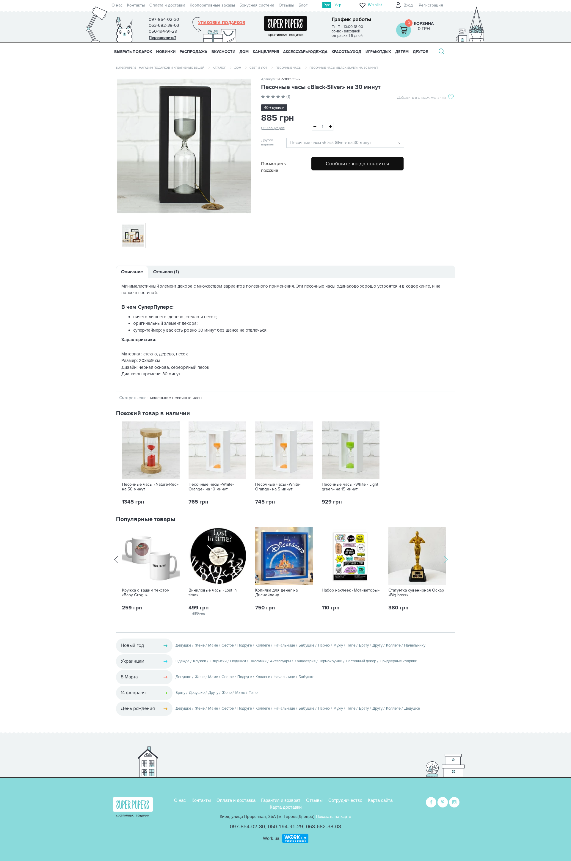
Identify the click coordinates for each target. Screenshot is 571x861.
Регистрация (431, 5)
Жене (200, 645)
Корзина (424, 23)
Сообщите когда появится (357, 163)
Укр (338, 5)
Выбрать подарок (133, 51)
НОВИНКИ (165, 51)
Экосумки (258, 661)
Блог (303, 5)
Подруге (244, 645)
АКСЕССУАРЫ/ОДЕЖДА (305, 51)
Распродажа (193, 51)
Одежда (182, 661)
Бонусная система (256, 5)
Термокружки (330, 661)
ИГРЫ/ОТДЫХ (378, 51)
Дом (237, 68)
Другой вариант (267, 142)
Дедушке (412, 708)
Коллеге (262, 645)
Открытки (218, 661)
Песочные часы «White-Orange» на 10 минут (211, 487)
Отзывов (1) (166, 272)
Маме (213, 645)
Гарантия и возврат (280, 800)
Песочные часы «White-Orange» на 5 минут (277, 487)
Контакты (136, 5)
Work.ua (271, 838)
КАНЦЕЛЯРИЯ (266, 51)
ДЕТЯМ (402, 51)
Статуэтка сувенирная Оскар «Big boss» (416, 592)
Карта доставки (286, 807)
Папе (350, 645)
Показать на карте (333, 816)
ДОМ (244, 51)
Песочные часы (288, 68)
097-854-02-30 (247, 826)
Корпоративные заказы (212, 5)
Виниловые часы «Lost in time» (213, 592)
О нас (117, 5)
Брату (364, 645)
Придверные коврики (398, 661)
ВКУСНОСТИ (223, 51)
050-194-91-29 (285, 826)
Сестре (228, 645)
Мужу (338, 645)
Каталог (219, 68)
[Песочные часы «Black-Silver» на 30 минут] (184, 146)
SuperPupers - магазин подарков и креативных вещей (160, 68)
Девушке (183, 645)
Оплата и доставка (167, 5)
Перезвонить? (162, 37)
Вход (408, 5)
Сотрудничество (345, 800)
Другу (377, 645)
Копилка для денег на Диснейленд (276, 592)
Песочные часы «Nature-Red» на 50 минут (150, 487)
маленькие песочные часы (176, 397)
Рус (327, 5)
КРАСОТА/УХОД (346, 51)
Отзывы (286, 5)
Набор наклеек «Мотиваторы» (350, 590)
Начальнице (284, 645)
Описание (132, 272)
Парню (324, 645)
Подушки (238, 661)
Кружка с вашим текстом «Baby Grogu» (146, 592)
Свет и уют (258, 68)
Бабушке (306, 645)
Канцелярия (305, 661)
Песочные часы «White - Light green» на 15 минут (350, 487)
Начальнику (414, 645)
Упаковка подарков (221, 23)
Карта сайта (380, 800)
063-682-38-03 (323, 826)
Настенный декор (361, 661)
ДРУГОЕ (420, 51)
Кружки (199, 661)
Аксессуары (280, 661)
